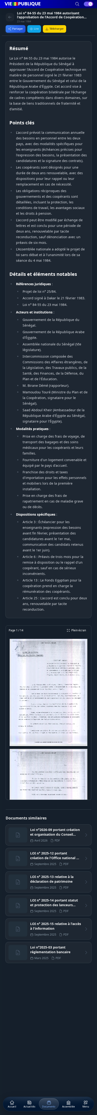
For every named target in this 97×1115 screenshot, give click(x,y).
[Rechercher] (77, 4)
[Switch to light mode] (88, 4)
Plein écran (78, 630)
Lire (36, 28)
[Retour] (10, 17)
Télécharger (56, 28)
